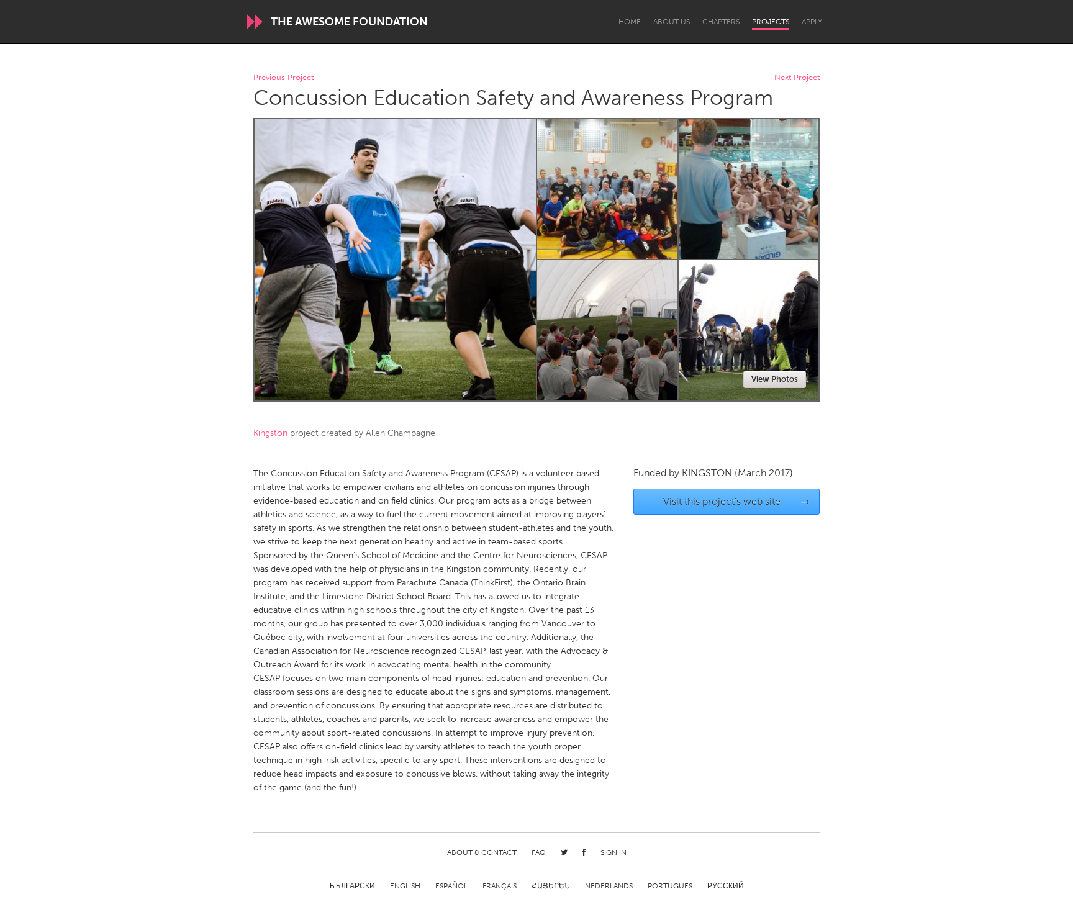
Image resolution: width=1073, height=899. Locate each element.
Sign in (613, 852)
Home (629, 21)
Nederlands (609, 886)
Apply (812, 21)
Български (352, 886)
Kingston (270, 433)
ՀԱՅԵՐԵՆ (551, 886)
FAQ (539, 852)
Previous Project (283, 78)
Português (670, 886)
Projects (770, 21)
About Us (671, 21)
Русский (725, 886)
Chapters (721, 21)
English (405, 886)
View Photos (774, 379)
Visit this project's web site (736, 501)
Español (451, 886)
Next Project (797, 78)
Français (499, 886)
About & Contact (482, 852)
